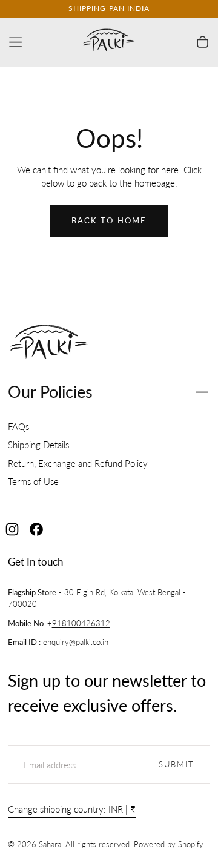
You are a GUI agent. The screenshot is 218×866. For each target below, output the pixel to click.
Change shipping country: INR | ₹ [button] (72, 809)
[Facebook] (36, 529)
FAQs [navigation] (18, 426)
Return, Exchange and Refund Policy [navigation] (78, 463)
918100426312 (81, 623)
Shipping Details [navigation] (38, 444)
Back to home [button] (109, 220)
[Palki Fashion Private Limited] (49, 344)
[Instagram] (12, 529)
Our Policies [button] (50, 392)
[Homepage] (109, 42)
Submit (177, 764)
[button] (15, 42)
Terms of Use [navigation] (33, 481)
